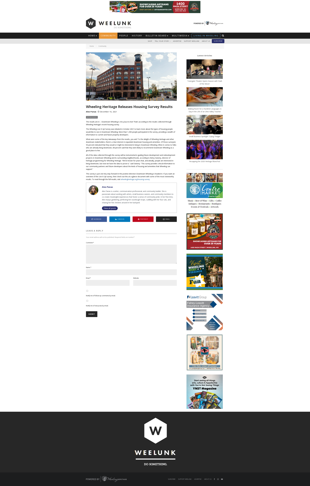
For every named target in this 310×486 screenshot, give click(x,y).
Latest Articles (204, 55)
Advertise (177, 41)
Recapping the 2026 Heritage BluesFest (204, 161)
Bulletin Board (156, 35)
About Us (206, 41)
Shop (150, 41)
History (137, 35)
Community (108, 35)
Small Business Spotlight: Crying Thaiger (204, 136)
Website (136, 278)
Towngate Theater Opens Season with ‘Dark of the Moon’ (204, 82)
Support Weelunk (191, 41)
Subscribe (218, 41)
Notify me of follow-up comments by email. (101, 296)
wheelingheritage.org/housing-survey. (135, 179)
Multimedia (179, 35)
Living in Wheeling (206, 35)
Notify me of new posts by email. (97, 306)
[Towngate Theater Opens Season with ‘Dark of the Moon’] (204, 69)
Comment (90, 243)
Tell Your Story (162, 41)
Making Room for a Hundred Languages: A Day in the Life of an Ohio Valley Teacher (204, 110)
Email (88, 278)
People (123, 35)
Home (91, 35)
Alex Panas (91, 112)
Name (88, 267)
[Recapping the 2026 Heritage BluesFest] (204, 150)
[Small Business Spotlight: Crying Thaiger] (204, 125)
